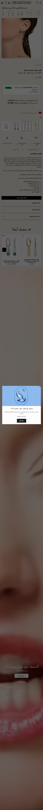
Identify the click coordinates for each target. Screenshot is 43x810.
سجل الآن (21, 420)
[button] (41, 386)
